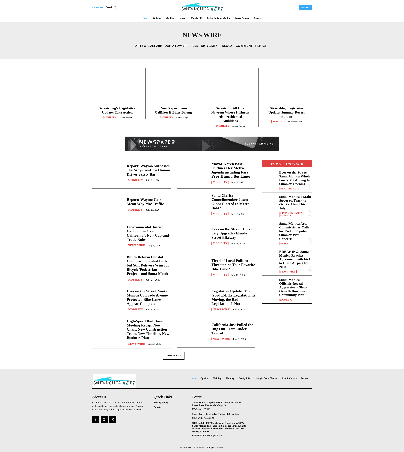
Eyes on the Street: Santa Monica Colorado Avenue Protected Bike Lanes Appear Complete (147, 297)
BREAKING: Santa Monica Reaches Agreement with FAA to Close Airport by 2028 (295, 259)
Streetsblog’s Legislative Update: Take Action (117, 110)
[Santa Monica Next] (202, 7)
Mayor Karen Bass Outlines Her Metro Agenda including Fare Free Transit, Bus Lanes (230, 170)
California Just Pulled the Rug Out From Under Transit (232, 329)
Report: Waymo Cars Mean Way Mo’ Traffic (145, 202)
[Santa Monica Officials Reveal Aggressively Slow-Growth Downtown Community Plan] (269, 284)
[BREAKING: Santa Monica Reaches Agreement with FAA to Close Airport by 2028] (269, 256)
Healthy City (290, 188)
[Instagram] (104, 419)
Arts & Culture (148, 45)
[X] (112, 419)
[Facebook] (95, 419)
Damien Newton (125, 117)
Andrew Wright (182, 117)
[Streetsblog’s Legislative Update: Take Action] (117, 88)
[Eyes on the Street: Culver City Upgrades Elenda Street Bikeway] (192, 235)
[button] (112, 7)
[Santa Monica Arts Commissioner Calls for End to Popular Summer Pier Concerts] (269, 228)
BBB (195, 45)
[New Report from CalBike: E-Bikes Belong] (174, 88)
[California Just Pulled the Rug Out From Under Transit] (192, 331)
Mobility (109, 117)
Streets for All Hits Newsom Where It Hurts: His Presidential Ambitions (230, 114)
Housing (286, 300)
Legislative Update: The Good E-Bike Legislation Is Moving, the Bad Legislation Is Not (233, 297)
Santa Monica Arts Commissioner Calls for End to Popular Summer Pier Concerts (294, 231)
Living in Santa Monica (291, 214)
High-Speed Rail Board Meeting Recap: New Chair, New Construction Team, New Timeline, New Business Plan (148, 329)
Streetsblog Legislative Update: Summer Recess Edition (286, 112)
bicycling (210, 45)
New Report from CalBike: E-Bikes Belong (174, 110)
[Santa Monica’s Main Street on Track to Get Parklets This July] (269, 201)
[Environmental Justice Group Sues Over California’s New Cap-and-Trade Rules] (108, 235)
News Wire (136, 245)
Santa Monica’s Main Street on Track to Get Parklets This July (295, 202)
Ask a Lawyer (177, 45)
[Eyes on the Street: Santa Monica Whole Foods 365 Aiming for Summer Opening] (269, 177)
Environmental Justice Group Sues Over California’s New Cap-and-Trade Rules (148, 233)
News (284, 243)
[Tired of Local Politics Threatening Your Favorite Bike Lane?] (192, 267)
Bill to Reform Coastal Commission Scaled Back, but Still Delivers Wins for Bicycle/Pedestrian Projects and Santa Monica (148, 265)
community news (251, 45)
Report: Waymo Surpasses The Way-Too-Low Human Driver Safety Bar (148, 170)
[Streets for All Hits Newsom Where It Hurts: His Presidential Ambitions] (230, 88)
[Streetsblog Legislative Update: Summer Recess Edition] (287, 88)
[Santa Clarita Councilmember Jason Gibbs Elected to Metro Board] (192, 204)
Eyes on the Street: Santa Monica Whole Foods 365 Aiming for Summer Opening (295, 178)
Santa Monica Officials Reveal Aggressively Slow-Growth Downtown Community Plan (293, 287)
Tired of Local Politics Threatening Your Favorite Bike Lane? (233, 265)
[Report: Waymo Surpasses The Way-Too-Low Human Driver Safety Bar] (108, 172)
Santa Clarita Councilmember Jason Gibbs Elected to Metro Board (230, 201)
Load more (173, 355)
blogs (227, 45)
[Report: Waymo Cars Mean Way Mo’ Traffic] (108, 204)
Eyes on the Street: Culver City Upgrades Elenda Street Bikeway (232, 233)
